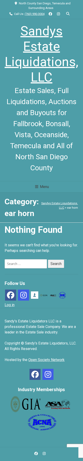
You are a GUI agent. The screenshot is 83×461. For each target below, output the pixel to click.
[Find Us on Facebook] (50, 14)
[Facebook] (10, 295)
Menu (44, 187)
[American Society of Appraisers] (53, 295)
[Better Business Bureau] (34, 295)
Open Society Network (46, 360)
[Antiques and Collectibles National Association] (62, 295)
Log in (10, 305)
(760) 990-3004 (34, 14)
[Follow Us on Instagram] (58, 14)
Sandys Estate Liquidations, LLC (41, 54)
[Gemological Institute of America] (44, 295)
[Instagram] (23, 295)
